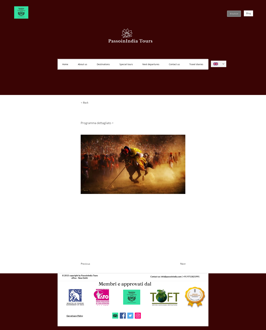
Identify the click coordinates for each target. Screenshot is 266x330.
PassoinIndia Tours (89, 275)
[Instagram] (138, 316)
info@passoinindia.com (171, 276)
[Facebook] (123, 316)
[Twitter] (130, 316)
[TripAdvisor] (115, 316)
